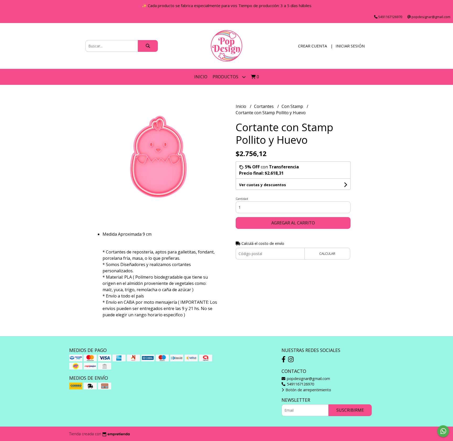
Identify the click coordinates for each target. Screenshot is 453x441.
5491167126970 (300, 384)
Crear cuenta (312, 45)
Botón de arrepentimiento (307, 389)
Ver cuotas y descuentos (262, 184)
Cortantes (264, 106)
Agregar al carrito (293, 223)
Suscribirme (350, 410)
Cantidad (242, 199)
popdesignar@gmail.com (308, 378)
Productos (226, 77)
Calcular (327, 253)
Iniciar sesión (350, 45)
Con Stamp (293, 106)
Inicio (200, 77)
